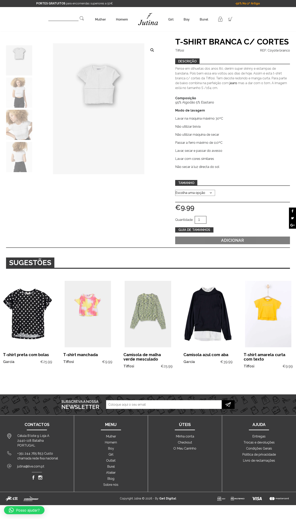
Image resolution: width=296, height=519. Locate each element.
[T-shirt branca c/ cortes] (292, 211)
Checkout (185, 442)
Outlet (111, 460)
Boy (187, 19)
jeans (233, 83)
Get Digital (167, 498)
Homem (122, 19)
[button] (152, 50)
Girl (171, 19)
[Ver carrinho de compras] (230, 19)
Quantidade (184, 220)
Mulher (100, 19)
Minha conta (185, 436)
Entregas (259, 436)
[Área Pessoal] (220, 19)
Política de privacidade (259, 454)
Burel (204, 19)
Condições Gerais (259, 448)
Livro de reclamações (259, 460)
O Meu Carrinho (184, 448)
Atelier (111, 473)
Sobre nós (110, 485)
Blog (110, 479)
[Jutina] (148, 14)
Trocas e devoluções (259, 442)
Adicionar (232, 240)
